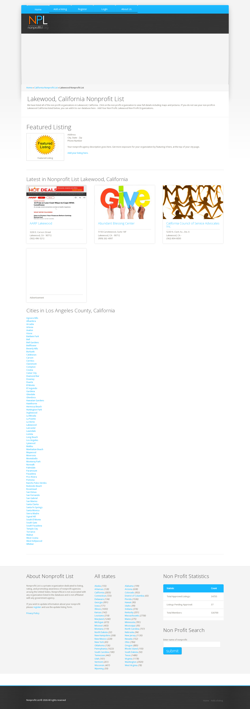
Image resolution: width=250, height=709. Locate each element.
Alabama (129, 586)
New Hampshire (102, 635)
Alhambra (31, 321)
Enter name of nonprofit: (175, 639)
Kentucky (129, 612)
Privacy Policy (32, 613)
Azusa (29, 333)
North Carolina (132, 629)
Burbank (30, 351)
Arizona (128, 589)
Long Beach (32, 437)
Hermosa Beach (34, 406)
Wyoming (99, 668)
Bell (28, 339)
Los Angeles (32, 440)
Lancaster (31, 428)
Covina (29, 370)
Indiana (128, 609)
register (37, 607)
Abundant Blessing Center (116, 223)
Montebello (32, 458)
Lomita (29, 434)
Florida (128, 599)
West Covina (32, 538)
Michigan (99, 622)
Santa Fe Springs (34, 507)
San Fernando (33, 495)
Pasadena (31, 473)
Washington (130, 662)
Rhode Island (131, 648)
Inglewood (31, 412)
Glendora (31, 397)
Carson (29, 357)
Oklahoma (100, 645)
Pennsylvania (101, 648)
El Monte (30, 385)
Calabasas (31, 354)
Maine (128, 619)
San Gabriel (32, 498)
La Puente (31, 419)
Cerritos (30, 361)
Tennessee (100, 655)
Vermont (99, 662)
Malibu (29, 446)
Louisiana (99, 615)
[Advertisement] (125, 59)
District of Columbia (134, 595)
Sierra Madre (32, 513)
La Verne (30, 422)
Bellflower (31, 345)
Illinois (98, 609)
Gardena (30, 391)
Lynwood (30, 443)
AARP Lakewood (41, 223)
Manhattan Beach (34, 449)
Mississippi (130, 625)
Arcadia (30, 324)
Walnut (29, 535)
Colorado (129, 592)
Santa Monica (32, 510)
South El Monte (33, 519)
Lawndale (31, 431)
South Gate (31, 522)
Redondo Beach (34, 486)
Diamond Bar (32, 376)
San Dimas (31, 492)
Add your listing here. (78, 153)
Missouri (99, 625)
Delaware (99, 599)
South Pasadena (34, 525)
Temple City (32, 528)
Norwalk (30, 464)
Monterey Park (33, 461)
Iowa (97, 605)
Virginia (128, 658)
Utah (97, 658)
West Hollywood (34, 541)
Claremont (31, 364)
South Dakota (131, 652)
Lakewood (31, 425)
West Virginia (131, 665)
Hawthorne (31, 403)
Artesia (29, 327)
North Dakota (101, 632)
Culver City (31, 373)
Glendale (30, 394)
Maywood (31, 452)
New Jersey (130, 635)
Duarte (29, 382)
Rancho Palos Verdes (36, 483)
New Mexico (101, 639)
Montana (99, 629)
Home (29, 87)
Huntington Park (34, 409)
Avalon (29, 330)
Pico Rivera (31, 477)
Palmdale (30, 467)
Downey (30, 379)
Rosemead (31, 489)
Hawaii (128, 602)
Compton (31, 367)
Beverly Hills (32, 348)
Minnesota (130, 622)
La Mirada (31, 415)
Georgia (99, 602)
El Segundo (31, 388)
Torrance (30, 532)
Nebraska (129, 632)
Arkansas (99, 589)
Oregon (128, 645)
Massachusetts (132, 615)
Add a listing (217, 700)
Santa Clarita (32, 504)
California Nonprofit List (46, 87)
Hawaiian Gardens (35, 400)
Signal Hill (31, 516)
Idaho (128, 605)
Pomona (30, 480)
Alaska (98, 586)
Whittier (30, 544)
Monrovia (31, 455)
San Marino (31, 501)
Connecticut (100, 595)
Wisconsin (99, 665)
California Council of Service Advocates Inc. (192, 224)
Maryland (99, 619)
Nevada (128, 639)
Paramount (31, 470)
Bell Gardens (32, 342)
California (99, 592)
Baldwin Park (32, 336)
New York (99, 642)
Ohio (127, 642)
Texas (128, 655)
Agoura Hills (32, 318)
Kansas (98, 612)
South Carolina (102, 652)
